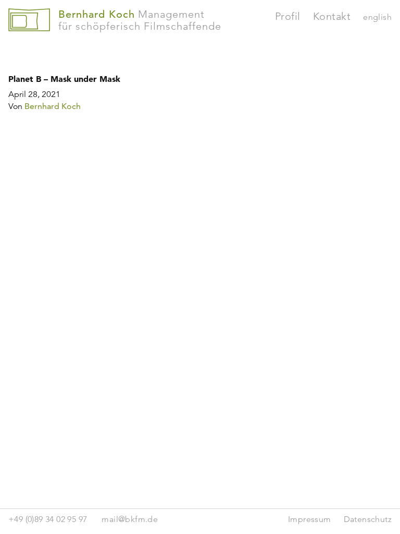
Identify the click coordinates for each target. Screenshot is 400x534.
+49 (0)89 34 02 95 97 (47, 519)
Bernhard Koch (52, 106)
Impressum (309, 519)
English (377, 17)
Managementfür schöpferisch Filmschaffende (139, 20)
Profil (288, 16)
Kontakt (332, 16)
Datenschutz (368, 519)
